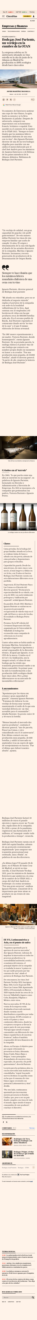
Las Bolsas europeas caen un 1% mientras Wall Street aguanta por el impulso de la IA (18, 1273)
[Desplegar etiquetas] (33, 1167)
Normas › (32, 1128)
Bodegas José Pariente (9, 1167)
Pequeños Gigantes (8, 37)
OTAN (27, 1167)
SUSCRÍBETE (27, 16)
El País (32, 20)
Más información (6, 1176)
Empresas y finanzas (15, 26)
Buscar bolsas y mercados (12, 1292)
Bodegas (20, 1167)
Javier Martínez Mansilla (18, 91)
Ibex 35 (5, 12)
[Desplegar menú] (3, 16)
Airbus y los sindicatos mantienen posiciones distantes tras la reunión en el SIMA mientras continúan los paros (16, 1265)
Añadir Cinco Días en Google (13, 105)
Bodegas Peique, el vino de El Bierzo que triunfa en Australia (24, 1153)
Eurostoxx (11, 1301)
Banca (4, 31)
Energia (23, 31)
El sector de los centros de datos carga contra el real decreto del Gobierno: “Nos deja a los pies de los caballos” (18, 1281)
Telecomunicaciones (14, 31)
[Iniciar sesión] (33, 16)
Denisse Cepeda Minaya (20, 1145)
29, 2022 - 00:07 (20, 94)
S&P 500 (18, 12)
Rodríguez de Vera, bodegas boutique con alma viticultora (23, 1141)
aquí (31, 1181)
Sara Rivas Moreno (19, 1158)
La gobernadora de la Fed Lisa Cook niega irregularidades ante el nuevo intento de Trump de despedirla (17, 1257)
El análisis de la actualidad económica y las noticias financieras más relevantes (16, 1117)
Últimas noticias (8, 1251)
